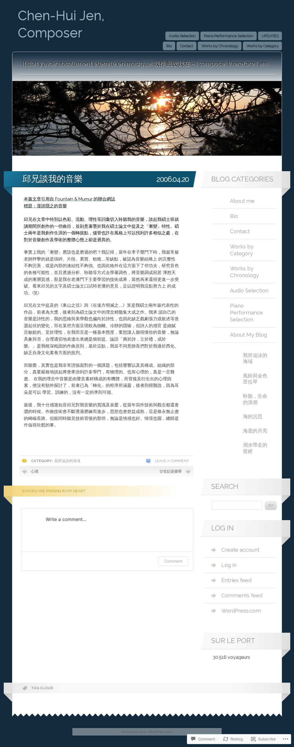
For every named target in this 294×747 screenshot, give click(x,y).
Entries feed (236, 580)
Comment (173, 561)
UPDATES (270, 36)
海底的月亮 (255, 431)
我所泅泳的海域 (67, 461)
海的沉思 (252, 416)
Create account (240, 550)
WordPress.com (241, 611)
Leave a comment (172, 461)
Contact (186, 46)
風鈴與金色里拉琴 (255, 379)
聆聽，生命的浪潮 (255, 399)
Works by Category (262, 46)
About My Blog (248, 335)
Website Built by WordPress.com (147, 732)
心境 (34, 471)
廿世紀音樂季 (170, 471)
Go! (271, 505)
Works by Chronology (219, 46)
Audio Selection (182, 36)
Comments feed (241, 595)
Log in (229, 565)
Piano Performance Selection (228, 36)
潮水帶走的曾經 (255, 448)
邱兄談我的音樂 (52, 178)
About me (242, 201)
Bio (169, 46)
